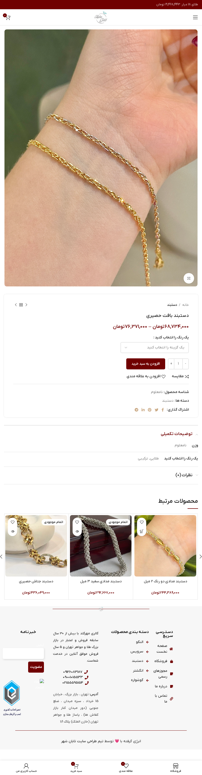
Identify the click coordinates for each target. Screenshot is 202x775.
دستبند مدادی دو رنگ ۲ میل (165, 581)
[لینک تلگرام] (136, 409)
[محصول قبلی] (26, 304)
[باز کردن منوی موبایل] (195, 17)
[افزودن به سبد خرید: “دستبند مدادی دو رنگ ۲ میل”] (141, 531)
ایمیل (40, 645)
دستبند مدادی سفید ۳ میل (101, 581)
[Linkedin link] (143, 409)
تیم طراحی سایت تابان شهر (82, 741)
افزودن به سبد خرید (146, 364)
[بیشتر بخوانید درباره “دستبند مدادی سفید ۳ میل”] (77, 531)
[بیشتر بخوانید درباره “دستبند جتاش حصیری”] (12, 531)
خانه (185, 305)
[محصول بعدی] (15, 304)
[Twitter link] (156, 409)
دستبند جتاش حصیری (36, 581)
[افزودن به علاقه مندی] (141, 522)
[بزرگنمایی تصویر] (189, 278)
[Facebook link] (162, 409)
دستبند (172, 305)
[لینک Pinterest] (149, 409)
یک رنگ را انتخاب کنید (172, 337)
